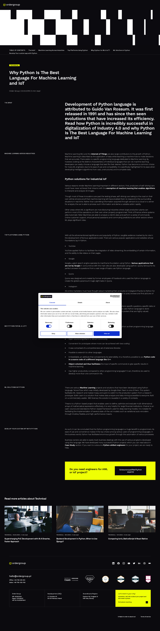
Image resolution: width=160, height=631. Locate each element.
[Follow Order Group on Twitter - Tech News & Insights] (134, 564)
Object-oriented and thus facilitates (84, 364)
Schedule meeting (125, 602)
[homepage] (11, 5)
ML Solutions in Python (121, 50)
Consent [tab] (52, 302)
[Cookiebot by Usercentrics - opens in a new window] (111, 296)
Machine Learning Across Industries (51, 50)
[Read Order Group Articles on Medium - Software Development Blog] (150, 564)
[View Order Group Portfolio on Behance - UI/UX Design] (139, 564)
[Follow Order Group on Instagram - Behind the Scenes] (124, 564)
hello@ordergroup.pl (20, 576)
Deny (53, 333)
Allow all (106, 333)
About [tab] (108, 302)
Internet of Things (99, 154)
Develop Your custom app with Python (23, 53)
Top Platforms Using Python (78, 50)
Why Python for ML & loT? (100, 50)
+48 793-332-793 (19, 582)
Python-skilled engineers (114, 445)
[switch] (69, 326)
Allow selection (80, 333)
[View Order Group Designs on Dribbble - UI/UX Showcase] (144, 564)
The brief (31, 50)
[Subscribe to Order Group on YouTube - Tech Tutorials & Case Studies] (129, 564)
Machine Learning (87, 388)
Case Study (70, 445)
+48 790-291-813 (19, 580)
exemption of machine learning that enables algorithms (130, 188)
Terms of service (146, 616)
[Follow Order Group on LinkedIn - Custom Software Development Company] (113, 564)
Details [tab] (80, 302)
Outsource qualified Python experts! (130, 471)
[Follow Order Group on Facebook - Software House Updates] (118, 564)
